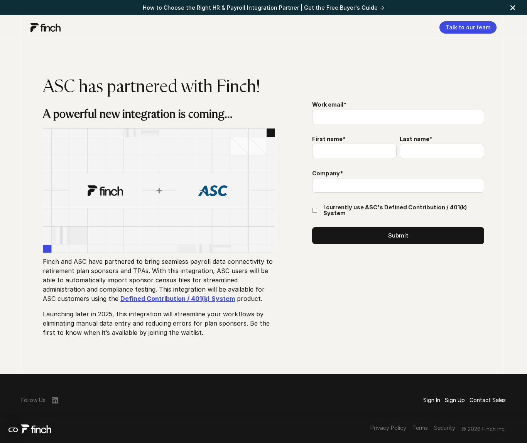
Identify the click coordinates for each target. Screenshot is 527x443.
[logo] (45, 27)
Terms (420, 428)
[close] (513, 8)
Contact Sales (488, 400)
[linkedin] (55, 400)
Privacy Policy (388, 428)
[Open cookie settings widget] (13, 430)
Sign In (431, 400)
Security (444, 428)
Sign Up (455, 400)
